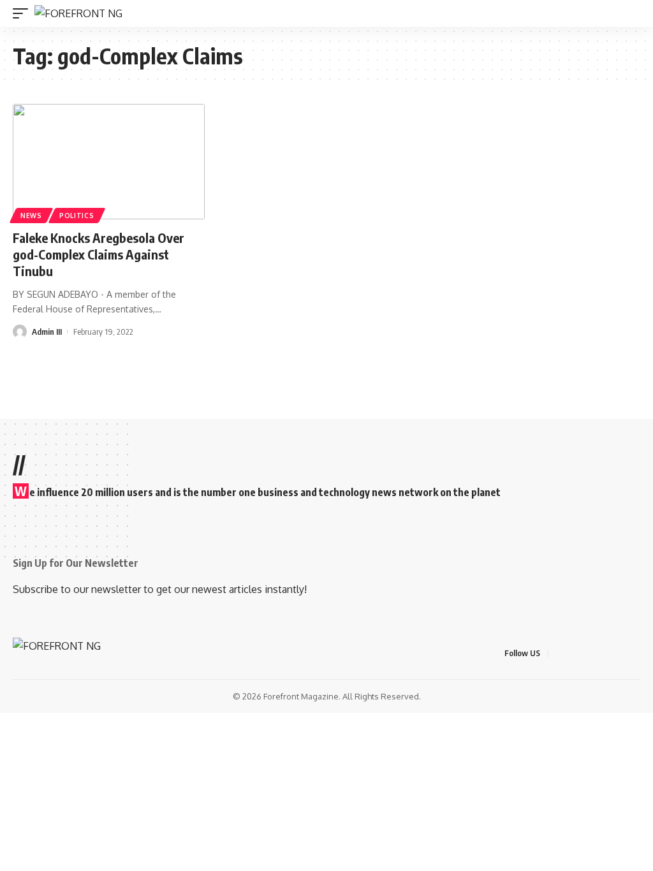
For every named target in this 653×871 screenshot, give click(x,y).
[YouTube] (590, 653)
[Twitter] (575, 653)
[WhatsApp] (636, 653)
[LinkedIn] (621, 653)
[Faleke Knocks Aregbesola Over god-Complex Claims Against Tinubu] (109, 161)
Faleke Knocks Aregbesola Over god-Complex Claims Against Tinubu (98, 254)
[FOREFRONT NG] (78, 13)
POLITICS (76, 215)
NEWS (31, 215)
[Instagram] (606, 653)
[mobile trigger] (23, 13)
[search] (632, 14)
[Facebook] (560, 653)
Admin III (47, 331)
